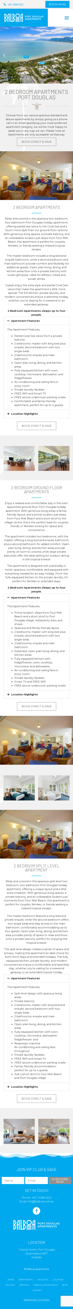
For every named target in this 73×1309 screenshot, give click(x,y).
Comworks (43, 1300)
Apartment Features (25, 320)
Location (58, 1279)
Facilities (42, 1279)
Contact (38, 1290)
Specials (24, 1285)
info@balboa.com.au (40, 1201)
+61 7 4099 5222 (41, 1197)
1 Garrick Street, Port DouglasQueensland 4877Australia (36, 1253)
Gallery (10, 1285)
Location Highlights (24, 413)
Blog (65, 1285)
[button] (67, 17)
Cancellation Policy (46, 1285)
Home (11, 1279)
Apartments (26, 1279)
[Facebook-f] (36, 1211)
